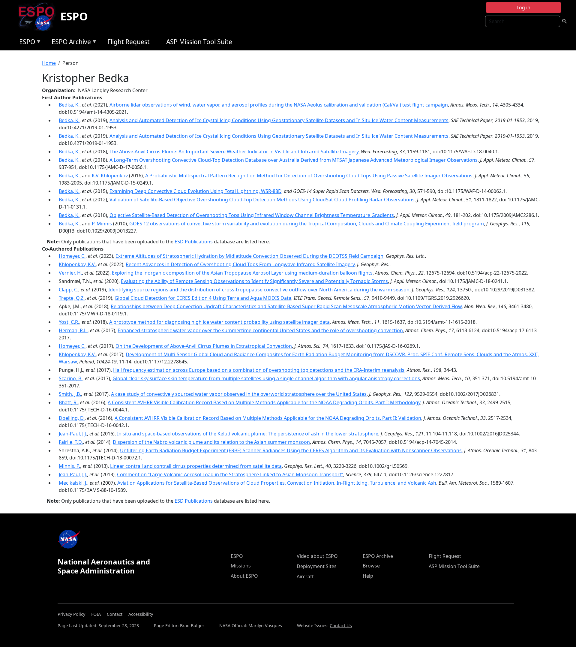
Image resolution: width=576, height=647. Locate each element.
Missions (241, 565)
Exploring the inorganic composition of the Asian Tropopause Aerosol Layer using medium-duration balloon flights (242, 272)
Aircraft (305, 576)
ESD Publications (194, 241)
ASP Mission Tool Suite (199, 42)
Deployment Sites (317, 566)
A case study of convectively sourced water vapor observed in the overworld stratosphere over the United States (239, 394)
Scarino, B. (70, 378)
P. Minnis (102, 223)
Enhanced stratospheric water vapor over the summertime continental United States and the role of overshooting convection (260, 330)
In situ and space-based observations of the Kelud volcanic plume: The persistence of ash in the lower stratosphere (247, 433)
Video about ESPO (317, 556)
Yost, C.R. (69, 322)
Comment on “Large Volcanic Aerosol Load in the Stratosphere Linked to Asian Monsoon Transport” (230, 474)
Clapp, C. (68, 289)
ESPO (74, 16)
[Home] (38, 17)
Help (368, 576)
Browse (371, 565)
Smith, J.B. (70, 394)
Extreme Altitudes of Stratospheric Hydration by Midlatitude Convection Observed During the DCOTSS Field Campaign (249, 256)
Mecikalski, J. (73, 483)
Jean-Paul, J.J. (73, 433)
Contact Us (341, 625)
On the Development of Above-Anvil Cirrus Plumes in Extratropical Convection (204, 346)
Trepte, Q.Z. (72, 298)
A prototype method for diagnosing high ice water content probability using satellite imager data (219, 322)
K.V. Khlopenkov (110, 175)
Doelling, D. (72, 418)
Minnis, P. (69, 466)
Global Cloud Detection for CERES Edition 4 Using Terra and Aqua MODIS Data (203, 298)
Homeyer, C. (72, 256)
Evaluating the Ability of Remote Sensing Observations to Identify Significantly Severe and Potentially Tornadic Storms (254, 281)
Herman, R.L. (73, 330)
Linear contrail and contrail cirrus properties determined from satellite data (196, 466)
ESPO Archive (70, 43)
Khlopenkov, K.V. (77, 264)
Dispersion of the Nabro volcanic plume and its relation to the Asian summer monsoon (211, 442)
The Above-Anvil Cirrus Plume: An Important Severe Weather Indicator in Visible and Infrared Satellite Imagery (234, 151)
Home (49, 63)
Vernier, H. (70, 272)
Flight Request (128, 42)
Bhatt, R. (68, 402)
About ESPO (244, 576)
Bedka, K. (69, 104)
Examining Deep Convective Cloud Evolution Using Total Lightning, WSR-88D (195, 191)
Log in (523, 7)
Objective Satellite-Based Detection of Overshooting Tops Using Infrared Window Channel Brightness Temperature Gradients (252, 215)
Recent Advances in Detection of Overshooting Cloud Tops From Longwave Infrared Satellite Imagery (240, 264)
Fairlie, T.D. (71, 442)
